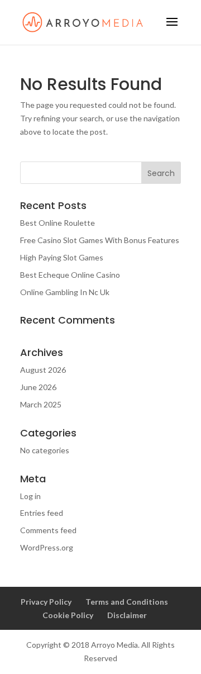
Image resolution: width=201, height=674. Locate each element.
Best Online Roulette (57, 222)
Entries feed (41, 513)
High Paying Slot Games (61, 257)
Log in (30, 496)
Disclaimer (127, 615)
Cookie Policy (67, 615)
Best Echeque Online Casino (70, 274)
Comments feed (48, 530)
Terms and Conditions (126, 601)
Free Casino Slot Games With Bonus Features (99, 240)
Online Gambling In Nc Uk (64, 292)
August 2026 (43, 369)
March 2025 (40, 404)
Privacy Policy (46, 601)
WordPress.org (46, 547)
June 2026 (38, 387)
